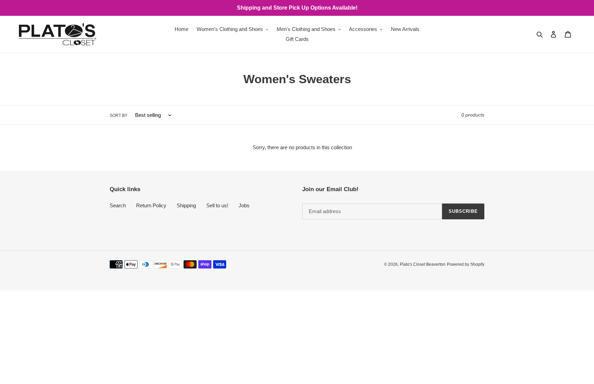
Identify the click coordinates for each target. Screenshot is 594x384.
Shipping (186, 205)
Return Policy (151, 205)
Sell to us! (217, 205)
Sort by (119, 115)
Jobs (244, 205)
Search (118, 205)
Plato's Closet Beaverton (423, 264)
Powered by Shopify (465, 264)
